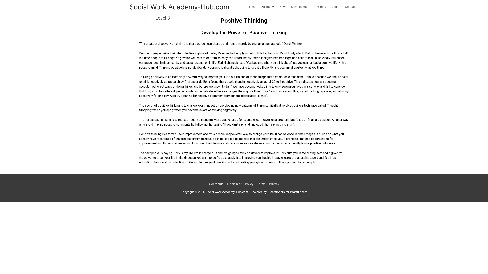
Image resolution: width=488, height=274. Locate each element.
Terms (261, 184)
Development (300, 7)
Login (335, 7)
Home (252, 7)
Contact (350, 7)
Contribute (216, 184)
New (282, 7)
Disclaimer (234, 184)
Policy (249, 184)
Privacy (274, 184)
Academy (267, 7)
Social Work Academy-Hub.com (179, 7)
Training (320, 7)
